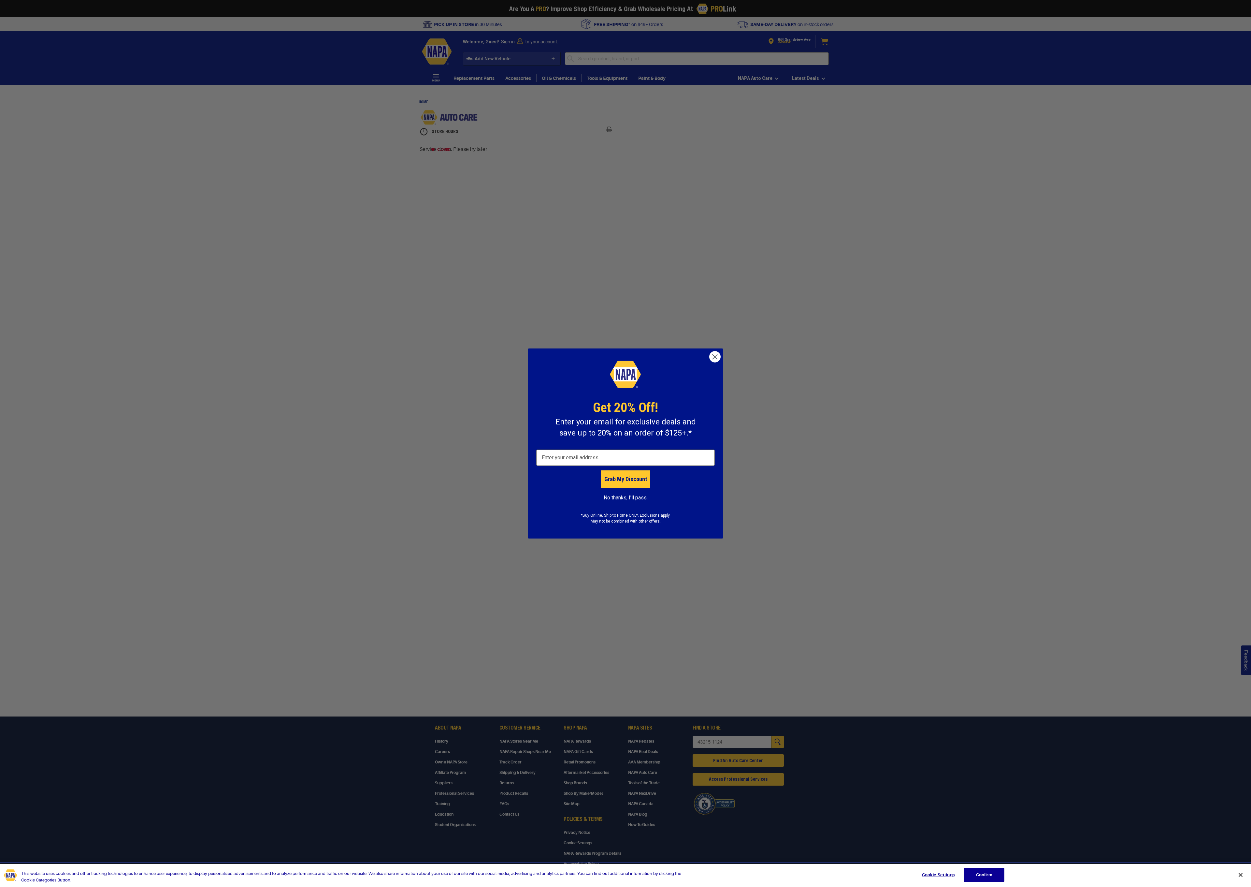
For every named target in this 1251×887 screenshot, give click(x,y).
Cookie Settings (938, 874)
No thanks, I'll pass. (626, 498)
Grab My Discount (625, 479)
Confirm (984, 874)
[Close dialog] (715, 356)
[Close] (1240, 875)
